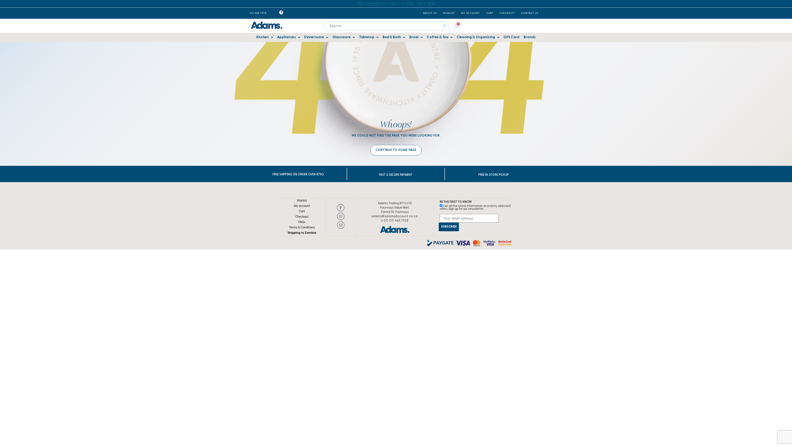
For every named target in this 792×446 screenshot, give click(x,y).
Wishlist (302, 200)
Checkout (302, 216)
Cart (302, 211)
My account (302, 206)
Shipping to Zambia (302, 233)
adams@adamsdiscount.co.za (394, 216)
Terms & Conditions (302, 227)
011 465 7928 (258, 13)
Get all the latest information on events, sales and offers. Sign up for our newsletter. (475, 208)
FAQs (301, 222)
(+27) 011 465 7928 (395, 220)
